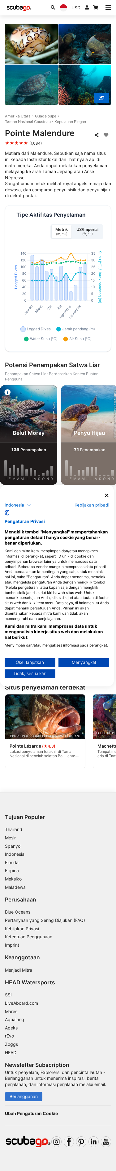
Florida (12, 862)
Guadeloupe (45, 116)
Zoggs (11, 1044)
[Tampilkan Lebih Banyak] (101, 98)
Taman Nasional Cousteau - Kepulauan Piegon (45, 121)
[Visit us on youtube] (106, 1141)
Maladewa (15, 887)
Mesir (10, 837)
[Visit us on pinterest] (81, 1141)
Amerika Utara (18, 116)
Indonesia (14, 854)
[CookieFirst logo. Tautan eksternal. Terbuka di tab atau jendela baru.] (7, 512)
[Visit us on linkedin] (93, 1141)
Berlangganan (24, 1096)
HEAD (10, 1052)
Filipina (12, 870)
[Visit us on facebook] (69, 1141)
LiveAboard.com (21, 1003)
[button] (18, 505)
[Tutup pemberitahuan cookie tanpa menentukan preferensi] (106, 495)
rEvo (9, 1035)
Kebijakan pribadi (92, 505)
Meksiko (13, 878)
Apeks (11, 1027)
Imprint (12, 945)
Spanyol (13, 846)
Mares (11, 1011)
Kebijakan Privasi (22, 928)
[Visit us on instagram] (56, 1141)
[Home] (18, 8)
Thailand (13, 829)
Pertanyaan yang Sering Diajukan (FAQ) (45, 920)
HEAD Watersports (30, 982)
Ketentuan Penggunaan (28, 936)
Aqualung (14, 1019)
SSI (8, 994)
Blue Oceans (17, 911)
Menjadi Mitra (18, 970)
